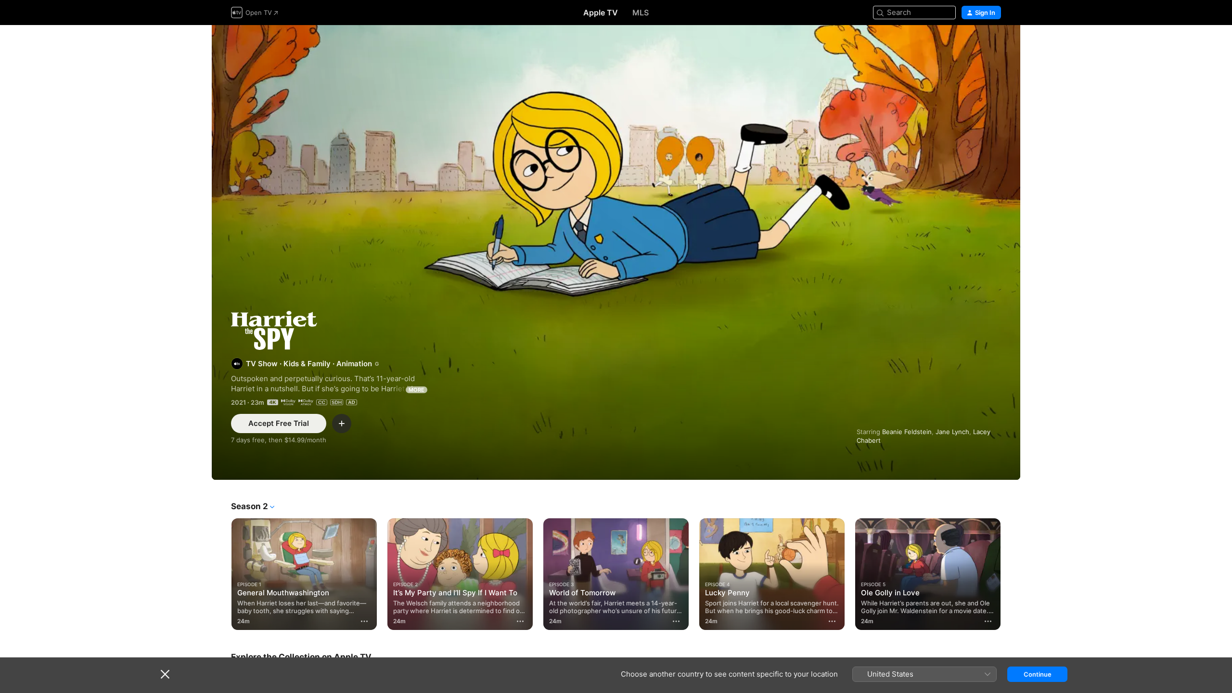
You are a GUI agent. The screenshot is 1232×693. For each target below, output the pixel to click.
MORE (416, 389)
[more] (364, 621)
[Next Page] (1010, 574)
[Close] (165, 674)
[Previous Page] (221, 574)
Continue (1038, 674)
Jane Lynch (952, 432)
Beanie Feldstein (907, 432)
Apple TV (600, 12)
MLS (640, 12)
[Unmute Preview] (994, 44)
